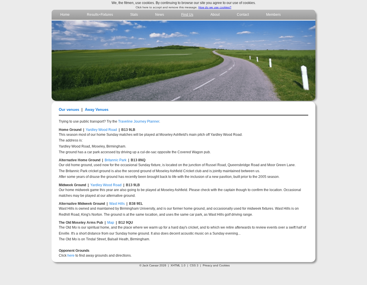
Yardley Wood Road (101, 130)
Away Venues (96, 109)
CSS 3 (194, 265)
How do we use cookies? (214, 7)
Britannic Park (115, 160)
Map (110, 223)
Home (65, 15)
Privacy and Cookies (216, 265)
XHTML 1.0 (178, 265)
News (159, 15)
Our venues (69, 109)
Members (273, 15)
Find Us (187, 15)
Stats (134, 15)
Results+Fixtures (100, 15)
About (215, 15)
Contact (243, 15)
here (71, 255)
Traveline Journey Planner (138, 121)
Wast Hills (117, 204)
